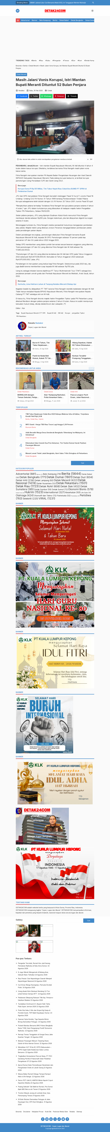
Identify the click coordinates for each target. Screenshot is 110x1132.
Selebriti (30, 498)
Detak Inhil (74, 392)
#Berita (34, 60)
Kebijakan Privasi (37, 1112)
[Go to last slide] (90, 368)
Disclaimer (26, 1112)
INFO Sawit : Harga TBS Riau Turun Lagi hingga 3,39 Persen (49, 424)
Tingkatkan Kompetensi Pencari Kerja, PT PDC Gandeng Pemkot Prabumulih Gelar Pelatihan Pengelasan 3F (35, 1058)
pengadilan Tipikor (78, 313)
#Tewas (66, 60)
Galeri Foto (20, 492)
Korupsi (67, 313)
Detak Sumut (60, 489)
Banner (34, 20)
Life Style (86, 493)
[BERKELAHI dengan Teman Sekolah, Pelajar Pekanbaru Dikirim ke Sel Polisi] (28, 380)
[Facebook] (43, 1119)
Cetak (49, 91)
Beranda (19, 1112)
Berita (55, 20)
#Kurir (80, 60)
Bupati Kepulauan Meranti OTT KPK (33, 313)
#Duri (73, 60)
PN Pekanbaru (21, 316)
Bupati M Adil (51, 313)
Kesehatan (72, 492)
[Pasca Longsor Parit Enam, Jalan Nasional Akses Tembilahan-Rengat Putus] (81, 380)
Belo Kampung (45, 20)
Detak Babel (64, 20)
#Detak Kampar (90, 60)
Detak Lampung (44, 480)
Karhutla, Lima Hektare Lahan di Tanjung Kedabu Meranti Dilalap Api (47, 284)
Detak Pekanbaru (23, 392)
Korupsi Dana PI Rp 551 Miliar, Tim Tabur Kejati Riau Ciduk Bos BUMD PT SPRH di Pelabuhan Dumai (52, 190)
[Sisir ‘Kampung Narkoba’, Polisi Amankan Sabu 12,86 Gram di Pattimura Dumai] (55, 380)
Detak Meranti (21, 74)
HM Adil (60, 313)
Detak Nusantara (46, 483)
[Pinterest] (67, 1119)
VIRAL (47, 498)
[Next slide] (93, 368)
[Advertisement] (55, 40)
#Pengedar (57, 60)
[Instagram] (47, 1119)
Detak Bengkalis (77, 20)
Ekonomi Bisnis (31, 427)
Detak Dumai (90, 20)
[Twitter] (55, 1119)
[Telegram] (63, 1119)
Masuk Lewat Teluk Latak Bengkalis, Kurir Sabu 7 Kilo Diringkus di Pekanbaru (57, 453)
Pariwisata (63, 495)
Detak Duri (83, 477)
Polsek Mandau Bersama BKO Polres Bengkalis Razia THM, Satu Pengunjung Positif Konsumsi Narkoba (35, 1028)
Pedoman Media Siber (60, 1112)
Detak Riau (34, 419)
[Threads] (51, 1119)
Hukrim (41, 419)
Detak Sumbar (42, 489)
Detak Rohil (49, 486)
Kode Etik (48, 1112)
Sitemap (79, 1112)
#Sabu (47, 60)
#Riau (41, 60)
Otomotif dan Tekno (45, 495)
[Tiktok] (59, 1119)
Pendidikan (75, 496)
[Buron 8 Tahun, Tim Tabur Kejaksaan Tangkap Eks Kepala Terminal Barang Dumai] (23, 346)
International (54, 492)
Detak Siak (70, 486)
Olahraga (25, 495)
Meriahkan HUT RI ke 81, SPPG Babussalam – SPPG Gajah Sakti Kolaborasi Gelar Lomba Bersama (34, 1049)
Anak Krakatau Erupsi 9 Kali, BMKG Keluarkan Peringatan (50, 3)
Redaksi (39, 323)
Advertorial (25, 20)
